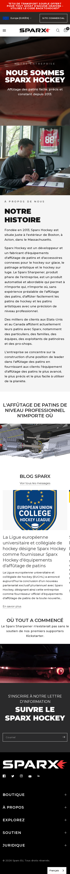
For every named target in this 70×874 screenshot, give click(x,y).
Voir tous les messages (35, 483)
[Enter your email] (63, 737)
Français (54, 870)
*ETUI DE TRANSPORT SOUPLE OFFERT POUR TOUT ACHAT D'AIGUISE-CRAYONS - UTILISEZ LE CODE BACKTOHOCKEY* (35, 6)
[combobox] (56, 870)
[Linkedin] (41, 776)
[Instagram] (24, 776)
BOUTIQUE (14, 795)
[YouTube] (32, 776)
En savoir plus (12, 606)
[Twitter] (15, 776)
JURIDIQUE (14, 845)
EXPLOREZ (14, 820)
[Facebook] (7, 776)
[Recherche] (58, 30)
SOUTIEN (12, 833)
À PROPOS (13, 807)
